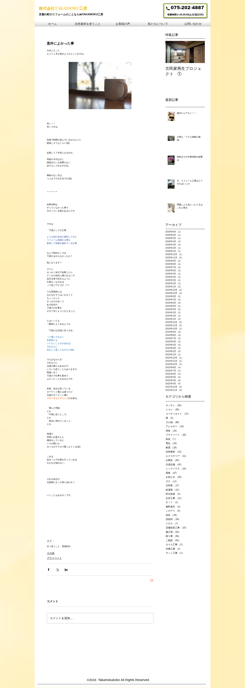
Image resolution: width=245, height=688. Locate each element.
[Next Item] (199, 52)
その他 (50, 553)
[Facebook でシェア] (48, 569)
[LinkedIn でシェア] (66, 569)
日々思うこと (53, 546)
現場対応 (66, 546)
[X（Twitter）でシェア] (57, 569)
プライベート (54, 558)
